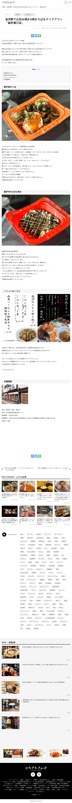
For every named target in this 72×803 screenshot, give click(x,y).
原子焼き (43, 565)
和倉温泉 (52, 590)
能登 (49, 555)
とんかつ (61, 618)
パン (46, 548)
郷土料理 (23, 597)
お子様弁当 (32, 544)
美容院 (36, 628)
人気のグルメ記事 (65, 781)
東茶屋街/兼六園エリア (25, 781)
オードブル (24, 541)
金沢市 (28, 628)
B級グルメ (32, 607)
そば (36, 789)
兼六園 (56, 555)
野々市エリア (8, 785)
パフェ (44, 562)
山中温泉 (58, 583)
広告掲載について (36, 794)
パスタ (32, 597)
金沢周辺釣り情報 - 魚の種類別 (59, 783)
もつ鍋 (40, 607)
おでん (41, 555)
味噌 (63, 576)
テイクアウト (37, 28)
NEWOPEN (56, 586)
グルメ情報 (8, 789)
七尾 (22, 618)
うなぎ (23, 576)
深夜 (44, 614)
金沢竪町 (32, 558)
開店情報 (29, 787)
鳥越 (66, 600)
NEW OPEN (24, 590)
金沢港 (39, 534)
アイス (23, 593)
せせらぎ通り (24, 572)
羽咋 (22, 625)
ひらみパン (40, 569)
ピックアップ (14, 780)
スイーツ (62, 590)
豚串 (65, 625)
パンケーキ (24, 565)
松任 (37, 562)
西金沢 (64, 541)
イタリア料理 (59, 597)
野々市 (23, 548)
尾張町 (50, 579)
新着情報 (9, 7)
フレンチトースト (53, 576)
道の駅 (23, 604)
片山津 (39, 548)
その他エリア (9, 783)
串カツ (31, 548)
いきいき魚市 (51, 611)
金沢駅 (65, 28)
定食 (49, 551)
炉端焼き (34, 565)
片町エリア (27, 783)
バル (22, 569)
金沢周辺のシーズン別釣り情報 (48, 785)
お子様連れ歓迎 (50, 618)
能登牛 (39, 600)
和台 (58, 569)
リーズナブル (39, 625)
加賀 (62, 548)
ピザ (52, 562)
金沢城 (23, 607)
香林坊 (34, 572)
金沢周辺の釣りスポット (59, 787)
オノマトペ (41, 576)
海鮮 (43, 28)
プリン (47, 604)
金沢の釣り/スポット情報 (42, 787)
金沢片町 (42, 541)
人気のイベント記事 (9, 781)
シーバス (30, 534)
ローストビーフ (45, 586)
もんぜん (31, 576)
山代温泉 (54, 548)
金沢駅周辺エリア (29, 14)
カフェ (23, 544)
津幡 (30, 562)
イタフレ (65, 789)
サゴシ (34, 590)
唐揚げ (49, 597)
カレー (58, 593)
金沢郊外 (56, 551)
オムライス (64, 621)
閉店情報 (23, 785)
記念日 (57, 625)
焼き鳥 (66, 544)
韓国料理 (52, 614)
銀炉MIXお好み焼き (10, 75)
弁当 (63, 537)
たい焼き (23, 600)
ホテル (50, 558)
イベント (60, 562)
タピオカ (23, 558)
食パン (58, 600)
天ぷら (61, 607)
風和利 (42, 579)
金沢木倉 (48, 544)
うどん (41, 551)
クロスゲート (48, 600)
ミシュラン (33, 586)
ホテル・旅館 (20, 787)
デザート (32, 583)
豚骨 (35, 611)
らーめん (42, 558)
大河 (22, 579)
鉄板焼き (61, 565)
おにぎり (50, 593)
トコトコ (60, 572)
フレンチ (58, 544)
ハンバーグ (32, 593)
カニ (48, 607)
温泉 (16, 785)
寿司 (57, 541)
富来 (60, 614)
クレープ (23, 621)
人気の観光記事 (38, 781)
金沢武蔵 (52, 565)
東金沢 (65, 558)
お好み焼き (55, 28)
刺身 (42, 611)
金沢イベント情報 (31, 780)
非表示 (37, 69)
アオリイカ (46, 621)
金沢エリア (10, 787)
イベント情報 (32, 785)
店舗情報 (6, 79)
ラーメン (29, 789)
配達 (60, 28)
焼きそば (48, 28)
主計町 (30, 618)
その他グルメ (41, 791)
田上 (65, 579)
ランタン (43, 572)
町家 (54, 604)
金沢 (61, 604)
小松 (31, 600)
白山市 (41, 593)
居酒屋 (33, 541)
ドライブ (38, 604)
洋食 (41, 544)
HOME (3, 7)
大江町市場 (24, 555)
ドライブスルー (32, 579)
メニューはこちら (9, 77)
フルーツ (23, 583)
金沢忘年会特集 (64, 785)
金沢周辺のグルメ (45, 780)
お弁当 (55, 621)
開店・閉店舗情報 (58, 780)
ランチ (23, 562)
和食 (58, 579)
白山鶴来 (48, 583)
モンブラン (39, 618)
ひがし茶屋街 (31, 551)
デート (49, 625)
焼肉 (50, 541)
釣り (22, 534)
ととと (51, 572)
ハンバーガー (24, 614)
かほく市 (23, 586)
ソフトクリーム (25, 611)
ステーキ (30, 569)
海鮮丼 (33, 555)
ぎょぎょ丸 (43, 590)
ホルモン (61, 611)
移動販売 (50, 569)
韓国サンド (35, 614)
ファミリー (48, 534)
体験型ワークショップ (40, 783)
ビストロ (40, 597)
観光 (30, 604)
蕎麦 (22, 551)
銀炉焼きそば (8, 73)
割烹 (41, 583)
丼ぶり (30, 625)
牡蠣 (67, 614)
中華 (58, 558)
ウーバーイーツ (34, 621)
